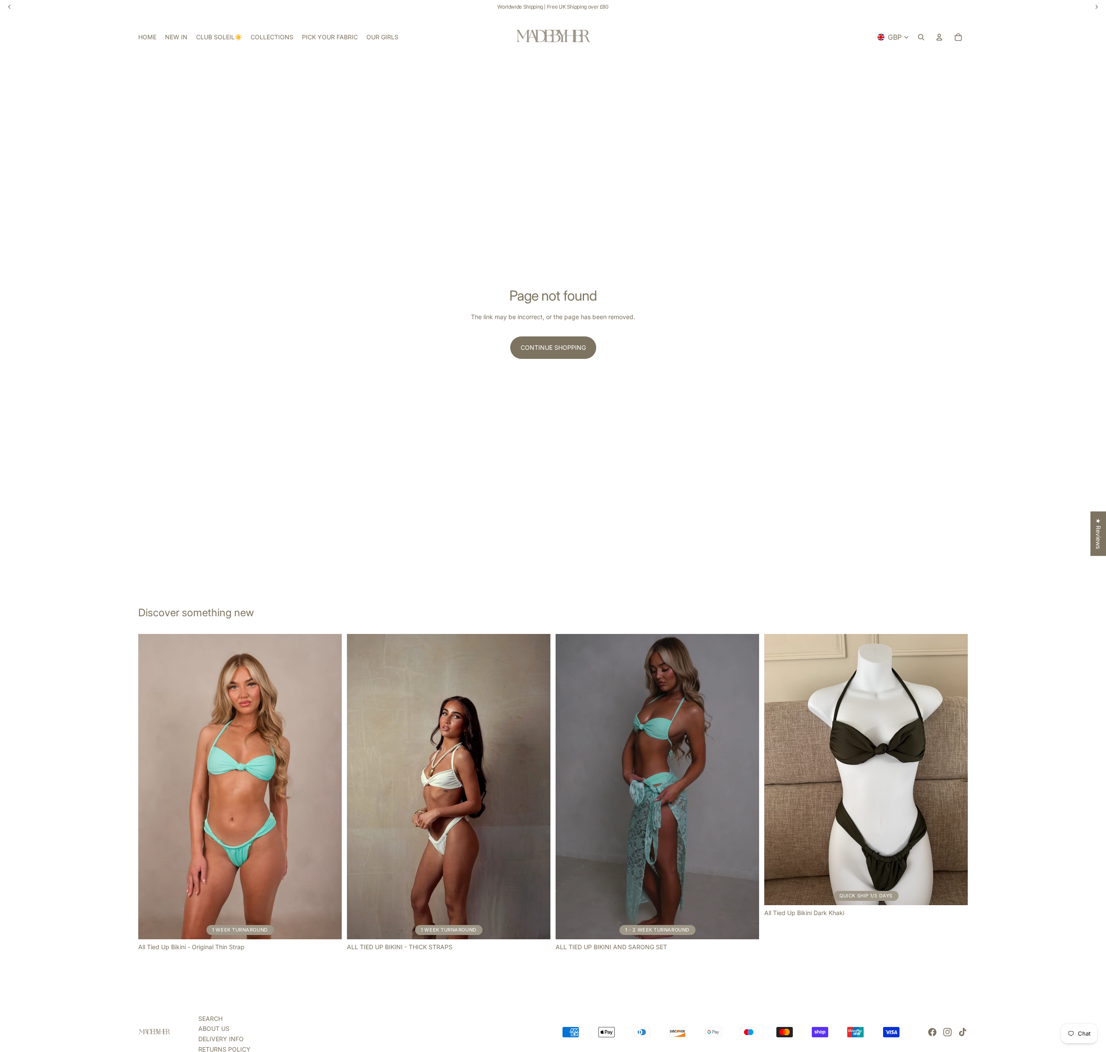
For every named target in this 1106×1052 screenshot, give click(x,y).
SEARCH (210, 1018)
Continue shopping (553, 347)
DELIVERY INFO (221, 1038)
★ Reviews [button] (1098, 533)
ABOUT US (213, 1028)
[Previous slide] (151, 786)
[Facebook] (932, 1032)
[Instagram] (947, 1032)
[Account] (939, 37)
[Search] (921, 37)
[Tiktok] (962, 1032)
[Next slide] (329, 786)
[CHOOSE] (954, 892)
